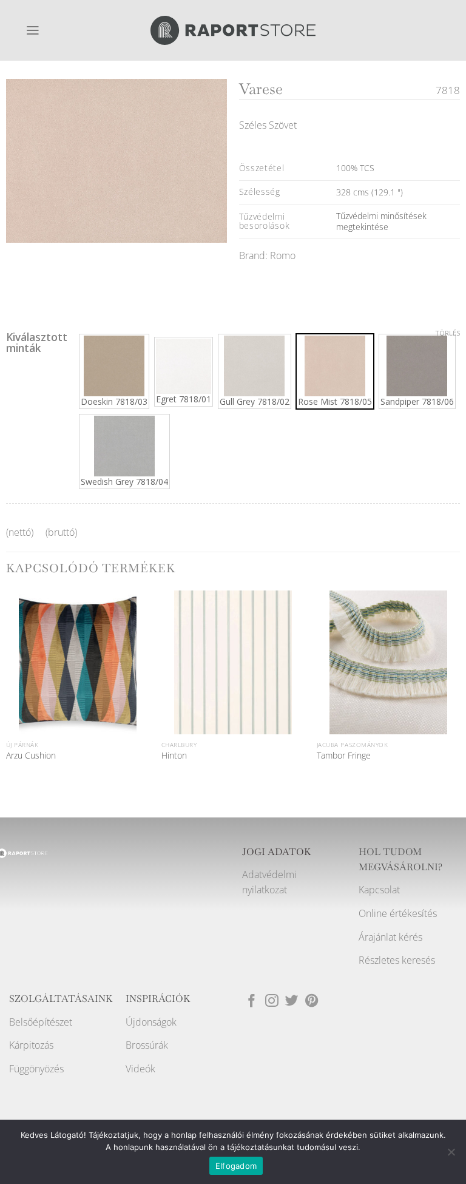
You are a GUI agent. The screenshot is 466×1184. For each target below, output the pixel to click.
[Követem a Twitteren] (292, 1001)
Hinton (174, 755)
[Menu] (32, 30)
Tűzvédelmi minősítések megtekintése (381, 221)
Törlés (447, 333)
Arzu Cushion (31, 755)
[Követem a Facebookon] (251, 1001)
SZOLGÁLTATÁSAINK (61, 999)
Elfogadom (236, 1166)
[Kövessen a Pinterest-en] (312, 1001)
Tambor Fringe (344, 755)
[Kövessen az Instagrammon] (272, 1001)
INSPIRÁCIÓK (158, 999)
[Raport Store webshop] (233, 30)
